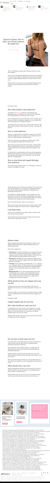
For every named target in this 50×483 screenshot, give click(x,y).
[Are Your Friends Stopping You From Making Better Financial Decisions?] (2, 6)
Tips (13, 37)
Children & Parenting (32, 6)
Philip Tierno (18, 112)
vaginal (28, 165)
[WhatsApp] (17, 50)
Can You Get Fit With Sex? (21, 417)
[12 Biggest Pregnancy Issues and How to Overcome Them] (27, 6)
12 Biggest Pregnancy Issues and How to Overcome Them (32, 8)
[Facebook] (38, 2)
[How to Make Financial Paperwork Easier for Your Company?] (14, 6)
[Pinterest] (43, 2)
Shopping (42, 6)
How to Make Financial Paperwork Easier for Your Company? (20, 8)
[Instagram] (40, 2)
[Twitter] (49, 2)
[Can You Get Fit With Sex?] (21, 408)
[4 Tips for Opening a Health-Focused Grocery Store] (39, 6)
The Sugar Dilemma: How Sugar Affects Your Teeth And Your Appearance (38, 408)
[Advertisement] (25, 21)
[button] (2, 2)
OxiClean (35, 263)
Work (17, 6)
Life (3, 6)
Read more (5, 423)
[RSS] (46, 2)
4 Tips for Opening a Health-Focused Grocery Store (45, 8)
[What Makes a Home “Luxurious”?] (7, 408)
